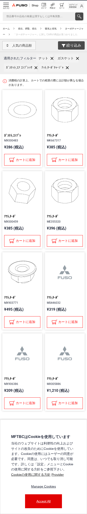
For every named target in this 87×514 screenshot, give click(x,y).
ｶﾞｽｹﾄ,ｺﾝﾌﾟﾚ (12, 135)
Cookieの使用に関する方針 (31, 474)
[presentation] (79, 16)
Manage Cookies (43, 486)
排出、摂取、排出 (27, 28)
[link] (76, 6)
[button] (44, 58)
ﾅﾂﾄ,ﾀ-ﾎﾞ (53, 135)
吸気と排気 (51, 28)
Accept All (43, 501)
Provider (58, 474)
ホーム (6, 28)
